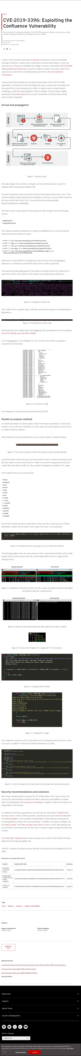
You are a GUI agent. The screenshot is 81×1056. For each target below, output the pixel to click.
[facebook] (9, 1027)
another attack (19, 94)
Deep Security (10, 824)
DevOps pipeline (11, 818)
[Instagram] (20, 1027)
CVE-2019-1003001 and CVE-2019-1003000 (18, 333)
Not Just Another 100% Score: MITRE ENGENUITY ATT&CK (19, 973)
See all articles (6, 976)
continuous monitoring (33, 802)
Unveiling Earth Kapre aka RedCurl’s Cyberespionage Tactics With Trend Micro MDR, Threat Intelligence (33, 965)
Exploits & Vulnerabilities (32, 906)
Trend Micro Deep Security (15, 838)
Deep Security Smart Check (32, 824)
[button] (8, 947)
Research (19, 906)
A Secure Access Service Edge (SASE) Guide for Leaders (18, 969)
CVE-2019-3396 (66, 66)
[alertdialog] (40, 1049)
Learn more (69, 1048)
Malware (10, 906)
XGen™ (41, 818)
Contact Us (8, 947)
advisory (36, 60)
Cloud (3, 906)
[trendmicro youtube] (26, 1027)
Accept (34, 1052)
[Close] (78, 1046)
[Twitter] (15, 1027)
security (63, 815)
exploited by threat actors (16, 69)
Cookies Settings (20, 1052)
